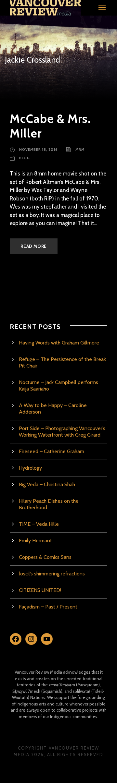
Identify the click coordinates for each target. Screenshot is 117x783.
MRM (79, 149)
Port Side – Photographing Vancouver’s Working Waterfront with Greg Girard (62, 431)
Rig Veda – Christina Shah (47, 484)
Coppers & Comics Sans (45, 557)
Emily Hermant (35, 540)
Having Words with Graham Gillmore (59, 343)
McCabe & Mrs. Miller (50, 125)
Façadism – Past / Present (48, 607)
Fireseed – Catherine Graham (51, 451)
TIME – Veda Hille (39, 524)
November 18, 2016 (38, 149)
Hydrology (30, 468)
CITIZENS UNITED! (40, 590)
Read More (33, 246)
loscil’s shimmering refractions (52, 574)
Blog (24, 158)
